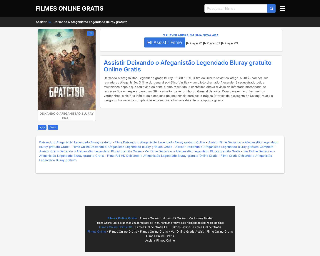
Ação (42, 127)
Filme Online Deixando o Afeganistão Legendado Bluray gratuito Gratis (122, 147)
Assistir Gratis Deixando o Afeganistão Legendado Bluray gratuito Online (90, 151)
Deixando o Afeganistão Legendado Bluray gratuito (90, 22)
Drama (53, 127)
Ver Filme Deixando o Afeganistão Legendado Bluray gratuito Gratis (192, 151)
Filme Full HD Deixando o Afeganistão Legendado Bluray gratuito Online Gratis (162, 155)
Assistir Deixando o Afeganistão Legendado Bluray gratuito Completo (224, 147)
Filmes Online (96, 231)
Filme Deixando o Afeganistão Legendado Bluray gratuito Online (160, 142)
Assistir (41, 22)
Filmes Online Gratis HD (115, 227)
